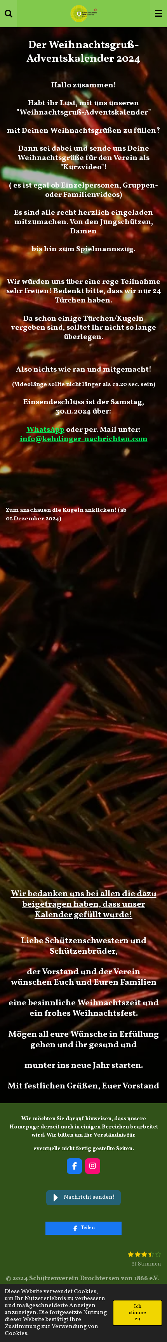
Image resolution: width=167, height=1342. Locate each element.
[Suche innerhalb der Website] (8, 13)
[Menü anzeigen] (158, 13)
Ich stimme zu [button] (137, 1313)
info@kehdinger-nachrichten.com (84, 439)
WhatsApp (45, 430)
